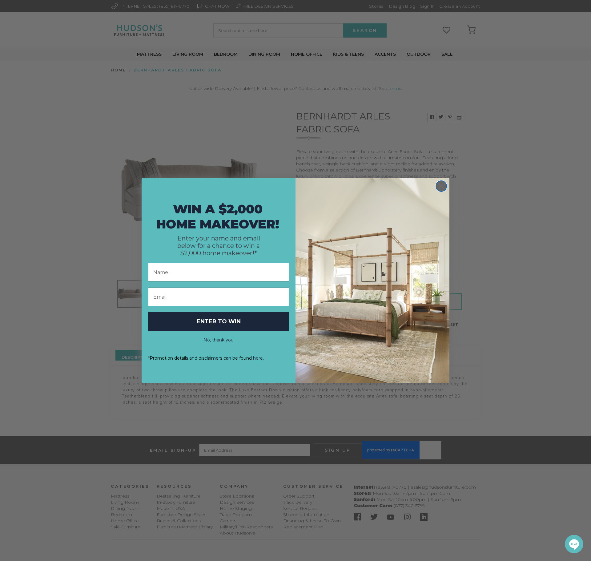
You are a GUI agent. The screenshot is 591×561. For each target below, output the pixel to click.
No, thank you (218, 340)
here (258, 358)
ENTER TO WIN (219, 321)
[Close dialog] (441, 186)
